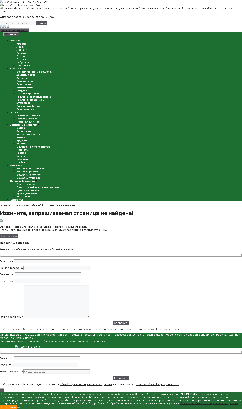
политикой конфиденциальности (157, 329)
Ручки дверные (26, 193)
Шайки (20, 162)
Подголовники (26, 81)
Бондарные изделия (24, 124)
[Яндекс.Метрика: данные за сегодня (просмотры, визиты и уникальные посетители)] (27, 346)
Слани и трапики (27, 93)
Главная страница (11, 205)
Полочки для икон (28, 121)
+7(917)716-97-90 (36, 1)
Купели (21, 143)
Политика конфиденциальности (21, 340)
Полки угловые (26, 118)
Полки (14, 112)
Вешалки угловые (28, 177)
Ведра (20, 127)
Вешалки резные (27, 171)
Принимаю (8, 407)
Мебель (15, 40)
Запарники (23, 131)
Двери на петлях (27, 190)
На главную (9, 236)
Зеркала (22, 78)
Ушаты (20, 156)
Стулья (21, 59)
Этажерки (23, 102)
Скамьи (21, 53)
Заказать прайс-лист (14, 30)
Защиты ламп (25, 74)
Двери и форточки (22, 180)
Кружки (21, 140)
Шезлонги (23, 65)
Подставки (23, 84)
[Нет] (18, 407)
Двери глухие (25, 184)
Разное (21, 152)
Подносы (22, 149)
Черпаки (22, 159)
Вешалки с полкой (28, 174)
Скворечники (25, 109)
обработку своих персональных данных (86, 329)
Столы (20, 56)
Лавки (20, 46)
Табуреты (22, 62)
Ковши (20, 137)
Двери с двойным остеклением (37, 187)
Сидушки (22, 90)
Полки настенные (28, 115)
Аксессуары (18, 68)
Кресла (21, 43)
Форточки (23, 196)
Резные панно (25, 87)
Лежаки (21, 49)
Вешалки (16, 165)
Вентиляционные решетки (34, 71)
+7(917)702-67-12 (13, 1)
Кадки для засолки (29, 134)
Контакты (16, 199)
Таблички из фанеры (30, 99)
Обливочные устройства (33, 146)
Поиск (41, 22)
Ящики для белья (28, 106)
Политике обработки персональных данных (209, 403)
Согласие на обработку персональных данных (74, 340)
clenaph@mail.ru (34, 5)
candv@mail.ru (12, 5)
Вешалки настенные (30, 168)
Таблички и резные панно (33, 96)
